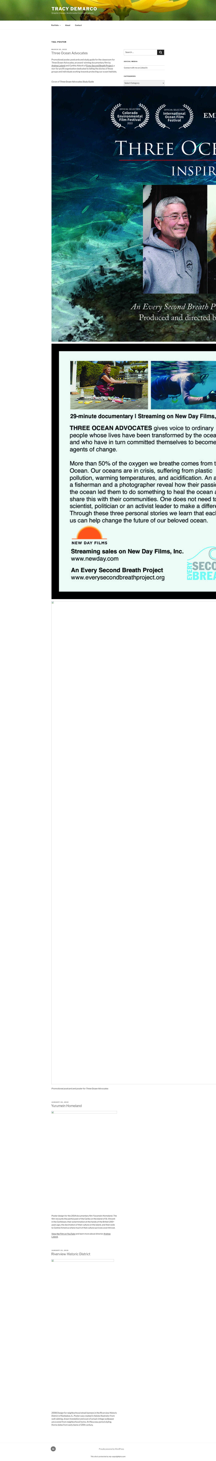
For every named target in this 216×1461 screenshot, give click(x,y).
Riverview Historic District (70, 1254)
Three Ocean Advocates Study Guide (77, 82)
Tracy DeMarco (74, 9)
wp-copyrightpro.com (117, 1456)
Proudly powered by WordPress (111, 1449)
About (67, 25)
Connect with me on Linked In (136, 68)
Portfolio (55, 25)
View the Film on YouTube (63, 1234)
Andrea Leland (58, 65)
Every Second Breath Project (99, 65)
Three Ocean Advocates (69, 53)
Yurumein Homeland (66, 1106)
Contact (78, 25)
